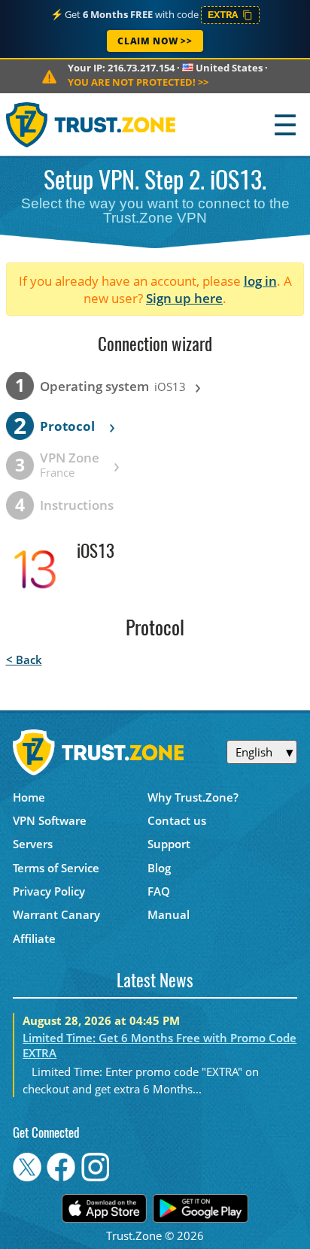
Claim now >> (154, 41)
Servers (33, 843)
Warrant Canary (56, 914)
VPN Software (50, 820)
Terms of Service (56, 867)
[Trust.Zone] (91, 124)
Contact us (176, 820)
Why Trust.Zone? (193, 797)
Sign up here (184, 298)
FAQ (158, 891)
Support (168, 843)
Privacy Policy (49, 891)
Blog (159, 867)
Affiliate (34, 938)
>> (138, 82)
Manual (168, 914)
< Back (24, 659)
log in (260, 281)
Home (29, 797)
